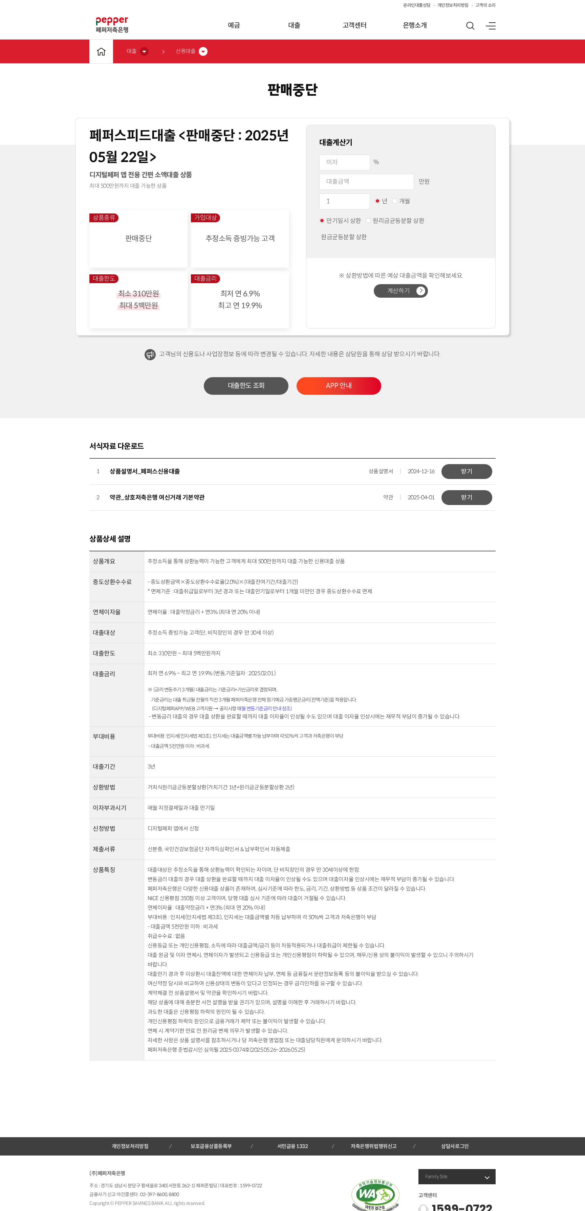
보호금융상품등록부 (211, 1146)
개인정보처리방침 (453, 5)
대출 (294, 25)
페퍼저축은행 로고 (112, 25)
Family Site (436, 1176)
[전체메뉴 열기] (490, 25)
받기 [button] (466, 471)
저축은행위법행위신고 (373, 1146)
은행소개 (415, 25)
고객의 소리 (485, 5)
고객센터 (354, 25)
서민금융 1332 (292, 1146)
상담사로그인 (455, 1146)
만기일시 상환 (343, 221)
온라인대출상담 (417, 5)
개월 (404, 201)
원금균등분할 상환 (344, 237)
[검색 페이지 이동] (470, 25)
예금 (234, 25)
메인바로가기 (101, 51)
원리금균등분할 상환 (398, 221)
